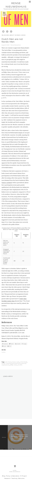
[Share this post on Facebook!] (7, 31)
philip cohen (13, 365)
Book (23, 35)
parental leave (16, 363)
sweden (20, 365)
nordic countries (6, 363)
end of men (8, 362)
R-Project (23, 476)
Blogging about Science (11, 35)
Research (7, 478)
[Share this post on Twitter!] (3, 31)
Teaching (14, 478)
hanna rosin (15, 362)
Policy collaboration (13, 476)
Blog (3, 476)
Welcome (21, 478)
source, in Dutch (7, 182)
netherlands (23, 362)
